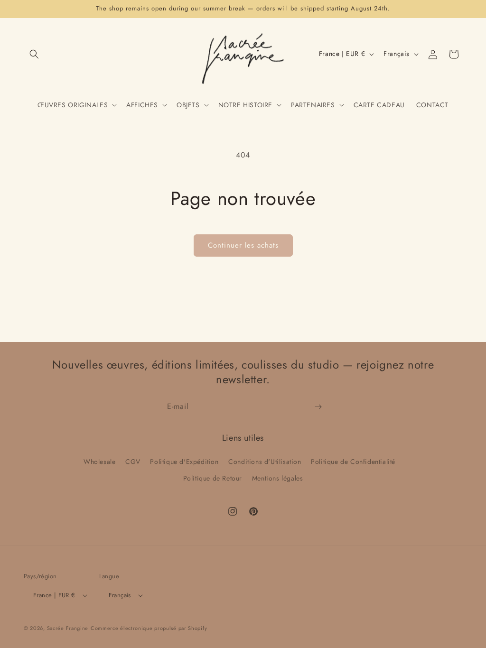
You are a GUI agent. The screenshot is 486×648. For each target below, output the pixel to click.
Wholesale (99, 461)
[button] (34, 54)
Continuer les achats (243, 245)
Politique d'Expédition (184, 461)
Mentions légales (277, 478)
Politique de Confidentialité (353, 461)
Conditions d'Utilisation (264, 461)
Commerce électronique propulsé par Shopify (149, 628)
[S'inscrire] (318, 406)
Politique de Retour (212, 478)
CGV (132, 461)
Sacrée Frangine (68, 628)
